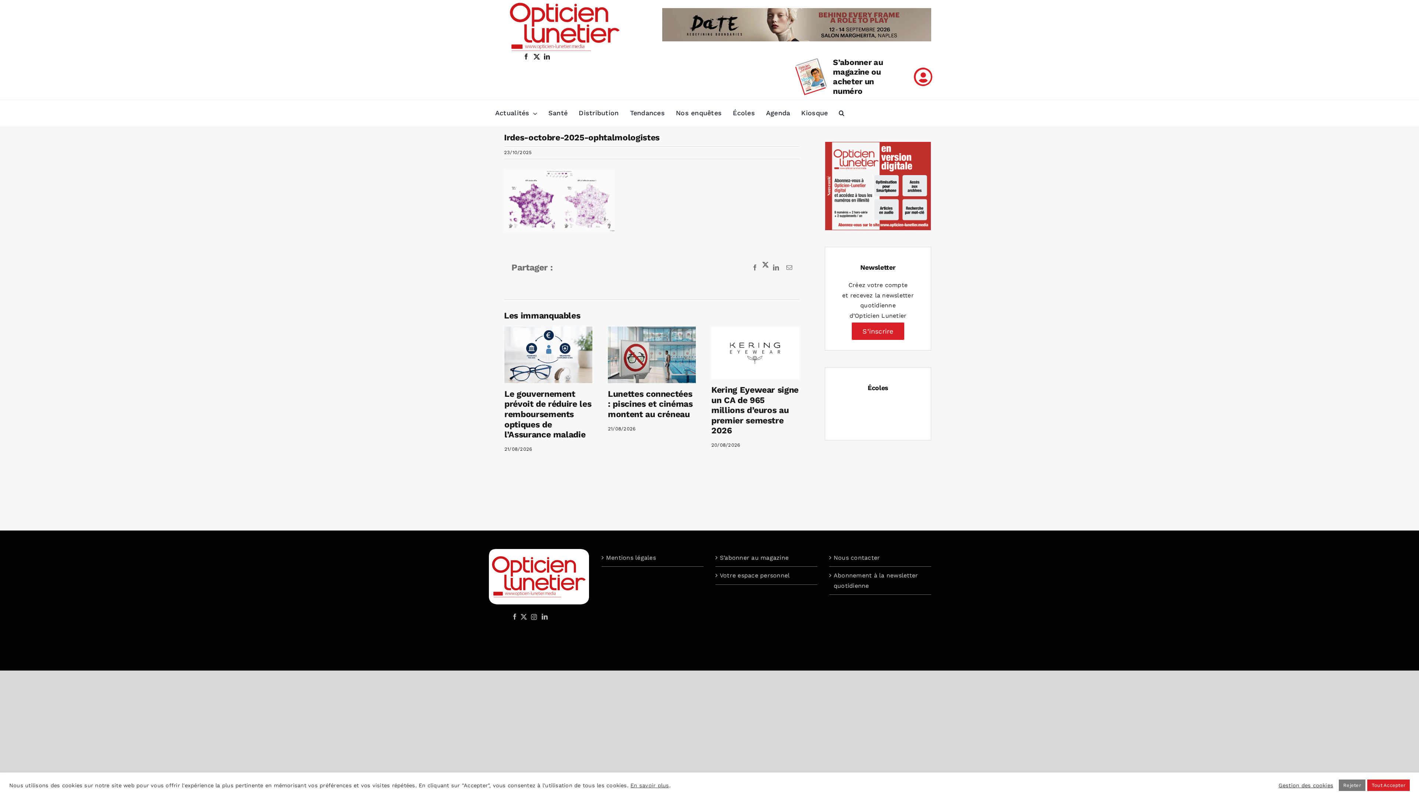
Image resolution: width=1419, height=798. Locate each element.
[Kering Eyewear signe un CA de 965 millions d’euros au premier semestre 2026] (755, 353)
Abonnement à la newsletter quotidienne (876, 580)
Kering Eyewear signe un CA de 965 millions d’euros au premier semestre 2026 (755, 410)
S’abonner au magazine (754, 557)
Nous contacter (857, 557)
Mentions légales (631, 557)
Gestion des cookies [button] (1306, 785)
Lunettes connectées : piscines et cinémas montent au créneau (650, 404)
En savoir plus (649, 785)
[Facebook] (515, 617)
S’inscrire (877, 331)
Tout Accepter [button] (1388, 785)
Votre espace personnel (755, 575)
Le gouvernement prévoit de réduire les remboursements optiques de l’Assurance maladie (547, 414)
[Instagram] (533, 617)
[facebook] (526, 56)
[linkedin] (547, 56)
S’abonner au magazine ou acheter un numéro (858, 77)
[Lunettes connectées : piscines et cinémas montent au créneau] (652, 355)
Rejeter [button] (1352, 785)
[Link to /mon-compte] (923, 77)
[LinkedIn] (545, 617)
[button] (841, 113)
